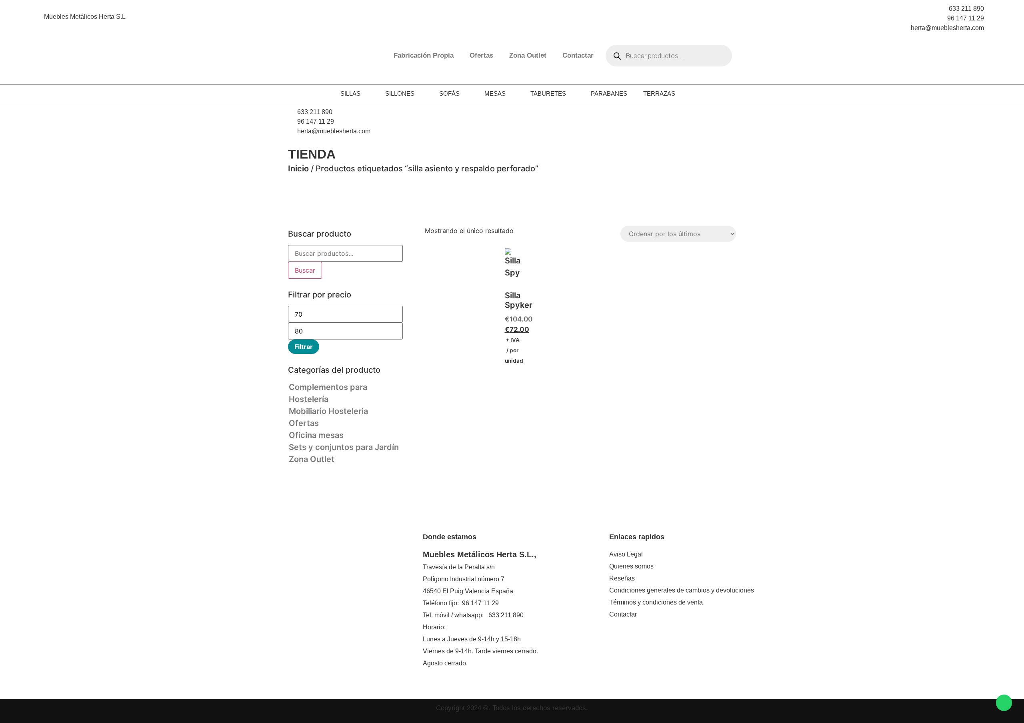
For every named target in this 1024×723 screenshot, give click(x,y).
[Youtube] (355, 575)
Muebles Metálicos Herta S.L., (479, 554)
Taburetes (548, 93)
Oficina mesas (316, 435)
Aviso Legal (626, 554)
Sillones (399, 93)
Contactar (578, 55)
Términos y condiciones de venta (656, 602)
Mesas (495, 93)
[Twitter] (331, 575)
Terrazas (659, 93)
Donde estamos (449, 537)
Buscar (305, 270)
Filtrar (303, 347)
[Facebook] (295, 575)
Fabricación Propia (424, 55)
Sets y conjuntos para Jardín (344, 447)
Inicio (298, 168)
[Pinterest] (307, 575)
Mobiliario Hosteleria (328, 411)
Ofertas (481, 55)
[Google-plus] (343, 575)
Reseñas (622, 578)
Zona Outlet (527, 55)
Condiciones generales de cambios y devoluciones (681, 590)
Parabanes (609, 93)
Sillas (350, 93)
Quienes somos (631, 566)
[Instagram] (319, 575)
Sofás (449, 93)
